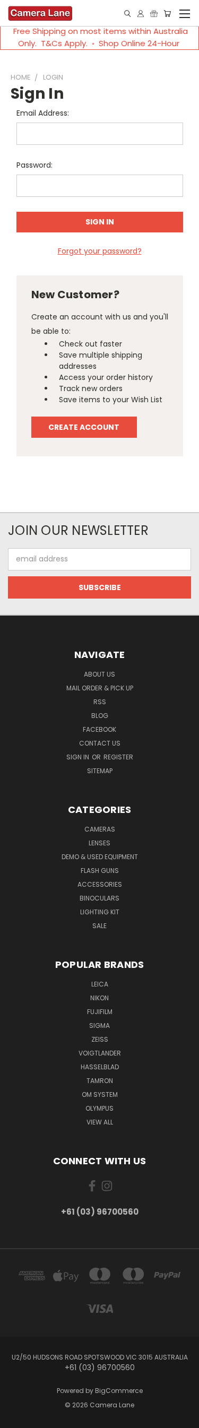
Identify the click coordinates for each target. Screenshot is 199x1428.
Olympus (99, 1108)
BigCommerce (119, 1390)
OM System (100, 1094)
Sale (99, 925)
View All (99, 1122)
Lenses (99, 842)
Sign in (78, 756)
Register (118, 756)
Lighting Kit (99, 911)
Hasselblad (100, 1066)
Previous (16, 1417)
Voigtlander (100, 1053)
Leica (99, 984)
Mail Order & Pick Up (99, 688)
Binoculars (99, 898)
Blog (99, 715)
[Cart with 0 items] (167, 13)
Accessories (99, 884)
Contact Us (99, 743)
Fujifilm (100, 1011)
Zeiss (99, 1039)
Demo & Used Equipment (100, 856)
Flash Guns (100, 870)
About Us (99, 674)
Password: (34, 165)
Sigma (99, 1025)
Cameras (99, 829)
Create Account (83, 427)
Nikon (99, 997)
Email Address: (42, 113)
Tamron (99, 1080)
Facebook (99, 729)
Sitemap (100, 770)
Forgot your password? (100, 251)
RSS (99, 701)
